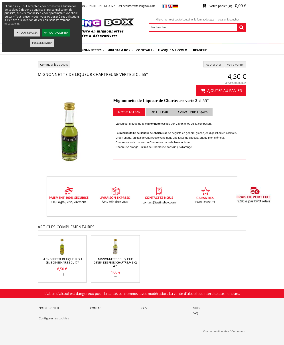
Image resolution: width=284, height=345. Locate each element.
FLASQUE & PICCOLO (172, 50)
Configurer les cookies (54, 318)
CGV (144, 308)
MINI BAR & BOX (118, 50)
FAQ (195, 313)
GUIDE (197, 308)
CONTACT (96, 308)
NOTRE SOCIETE (49, 308)
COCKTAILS (144, 50)
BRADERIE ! (200, 50)
